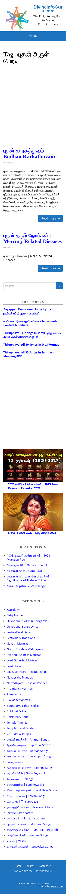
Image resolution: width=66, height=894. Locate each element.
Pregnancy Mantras (20, 689)
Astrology (8, 162)
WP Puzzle (57, 886)
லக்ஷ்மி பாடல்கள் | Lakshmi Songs (27, 835)
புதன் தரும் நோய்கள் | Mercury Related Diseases (32, 238)
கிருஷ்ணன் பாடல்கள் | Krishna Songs (30, 768)
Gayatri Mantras (17, 643)
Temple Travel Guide (20, 728)
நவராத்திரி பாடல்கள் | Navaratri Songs (31, 807)
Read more (48, 218)
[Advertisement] (33, 115)
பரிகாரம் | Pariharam (20, 813)
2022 (37, 488)
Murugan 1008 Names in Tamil (27, 565)
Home (18, 866)
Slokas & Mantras (18, 700)
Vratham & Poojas (19, 734)
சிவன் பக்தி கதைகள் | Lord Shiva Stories (33, 790)
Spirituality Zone (18, 717)
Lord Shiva (14, 666)
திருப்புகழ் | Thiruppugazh (23, 801)
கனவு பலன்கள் (15, 762)
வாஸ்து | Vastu (16, 841)
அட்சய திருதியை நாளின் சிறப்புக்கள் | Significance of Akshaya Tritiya (29, 578)
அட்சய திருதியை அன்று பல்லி (24, 571)
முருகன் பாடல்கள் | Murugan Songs (29, 824)
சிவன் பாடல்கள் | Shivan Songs (26, 796)
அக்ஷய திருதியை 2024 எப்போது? (26, 586)
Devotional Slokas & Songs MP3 (28, 621)
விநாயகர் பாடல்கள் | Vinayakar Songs (30, 847)
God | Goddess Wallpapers (25, 649)
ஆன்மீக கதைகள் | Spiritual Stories (29, 745)
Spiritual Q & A (16, 711)
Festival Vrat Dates (19, 632)
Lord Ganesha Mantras (22, 660)
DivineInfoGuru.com (47, 9)
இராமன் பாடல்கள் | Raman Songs (27, 751)
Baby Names (15, 615)
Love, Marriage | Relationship (26, 672)
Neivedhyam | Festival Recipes (27, 683)
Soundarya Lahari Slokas (23, 706)
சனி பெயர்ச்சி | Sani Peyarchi (25, 785)
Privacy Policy (44, 870)
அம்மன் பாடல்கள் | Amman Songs (28, 739)
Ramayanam (15, 694)
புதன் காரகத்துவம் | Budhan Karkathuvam (29, 153)
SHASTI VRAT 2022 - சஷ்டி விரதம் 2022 (32, 533)
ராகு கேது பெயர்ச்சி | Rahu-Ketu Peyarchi (33, 830)
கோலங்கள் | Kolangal (20, 779)
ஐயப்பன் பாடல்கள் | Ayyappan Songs (29, 756)
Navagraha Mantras (20, 677)
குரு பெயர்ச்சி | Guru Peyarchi (26, 773)
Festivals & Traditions (21, 638)
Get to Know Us (23, 870)
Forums (30, 866)
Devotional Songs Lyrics (22, 627)
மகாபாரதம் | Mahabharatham (26, 818)
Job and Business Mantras (24, 655)
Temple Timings (17, 723)
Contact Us (45, 866)
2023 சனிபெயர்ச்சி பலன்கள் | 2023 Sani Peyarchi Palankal (33, 486)
